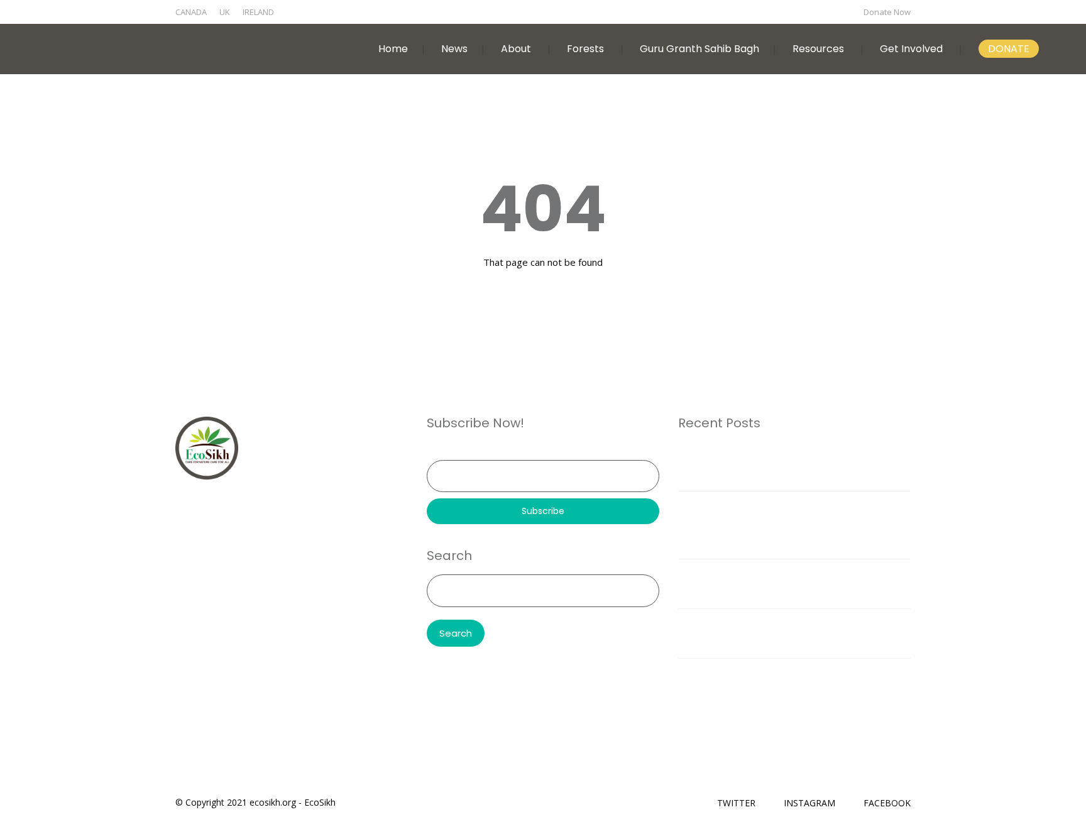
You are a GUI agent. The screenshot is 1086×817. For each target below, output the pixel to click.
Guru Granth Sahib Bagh (699, 48)
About (516, 48)
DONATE (1008, 48)
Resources (818, 48)
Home (393, 48)
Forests (585, 48)
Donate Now (887, 12)
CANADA (191, 12)
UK (224, 12)
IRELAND (258, 12)
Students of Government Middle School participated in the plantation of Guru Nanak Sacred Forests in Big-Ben (794, 524)
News (454, 48)
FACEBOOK (887, 803)
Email (438, 451)
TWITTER (736, 803)
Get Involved (911, 48)
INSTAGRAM (809, 803)
